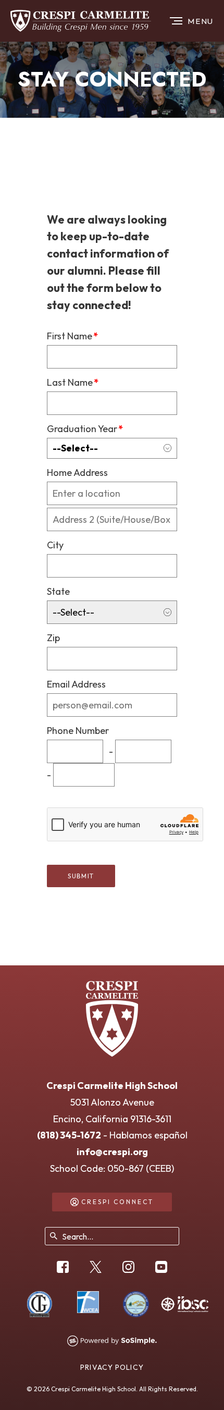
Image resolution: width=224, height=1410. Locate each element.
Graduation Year (85, 429)
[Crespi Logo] (80, 21)
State (58, 591)
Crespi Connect (117, 1202)
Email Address (76, 684)
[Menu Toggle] (193, 21)
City (55, 545)
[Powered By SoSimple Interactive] (112, 1340)
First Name (72, 336)
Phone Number (78, 731)
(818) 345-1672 (69, 1135)
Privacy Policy (112, 1367)
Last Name (72, 382)
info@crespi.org (112, 1152)
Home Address (77, 473)
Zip (53, 638)
